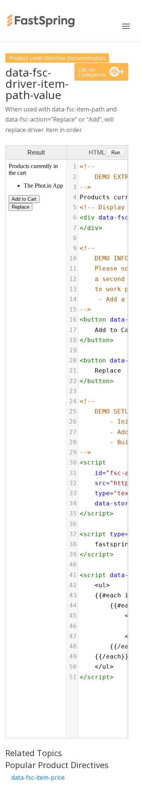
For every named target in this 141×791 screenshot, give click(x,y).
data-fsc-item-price (38, 777)
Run (115, 152)
